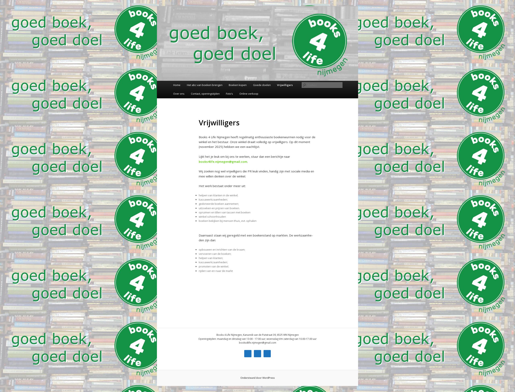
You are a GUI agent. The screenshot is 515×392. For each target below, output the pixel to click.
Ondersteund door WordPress (257, 378)
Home (176, 85)
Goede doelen (262, 85)
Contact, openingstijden (205, 93)
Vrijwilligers (285, 85)
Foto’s (229, 93)
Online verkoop (248, 93)
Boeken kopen (238, 85)
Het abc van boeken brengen (204, 85)
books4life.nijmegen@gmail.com (223, 162)
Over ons (178, 93)
